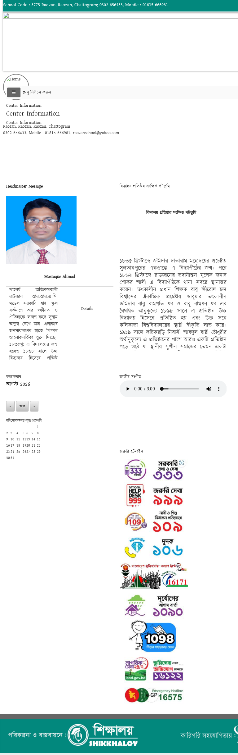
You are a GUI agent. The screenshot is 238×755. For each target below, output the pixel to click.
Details (87, 309)
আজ (22, 406)
